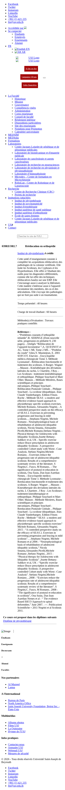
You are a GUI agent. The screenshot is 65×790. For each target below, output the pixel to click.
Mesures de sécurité (18, 753)
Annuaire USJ (15, 747)
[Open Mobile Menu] (44, 77)
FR (9, 46)
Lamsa (11, 687)
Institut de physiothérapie (31, 253)
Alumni (19, 43)
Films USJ (13, 725)
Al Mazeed (14, 684)
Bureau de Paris (16, 700)
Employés (20, 37)
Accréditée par (16, 28)
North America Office (19, 703)
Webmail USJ (15, 750)
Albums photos (16, 722)
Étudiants (19, 34)
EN (27, 49)
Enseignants (21, 40)
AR (23, 52)
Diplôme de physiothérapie (17, 621)
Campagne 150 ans (29, 77)
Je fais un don (31, 68)
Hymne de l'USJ (16, 731)
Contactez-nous (16, 744)
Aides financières (30, 85)
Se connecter (15, 31)
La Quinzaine (15, 728)
